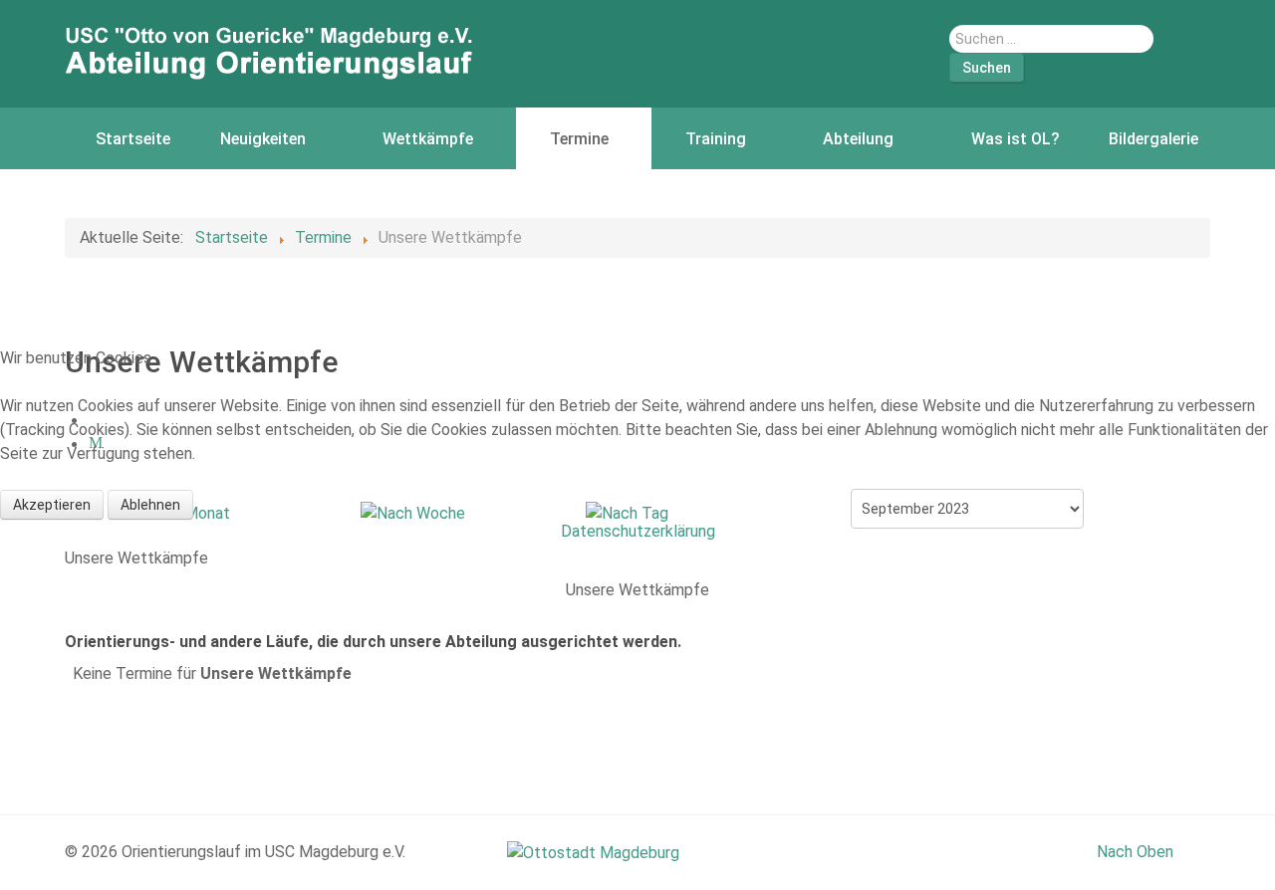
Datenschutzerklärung (638, 531)
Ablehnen (150, 505)
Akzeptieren (52, 505)
